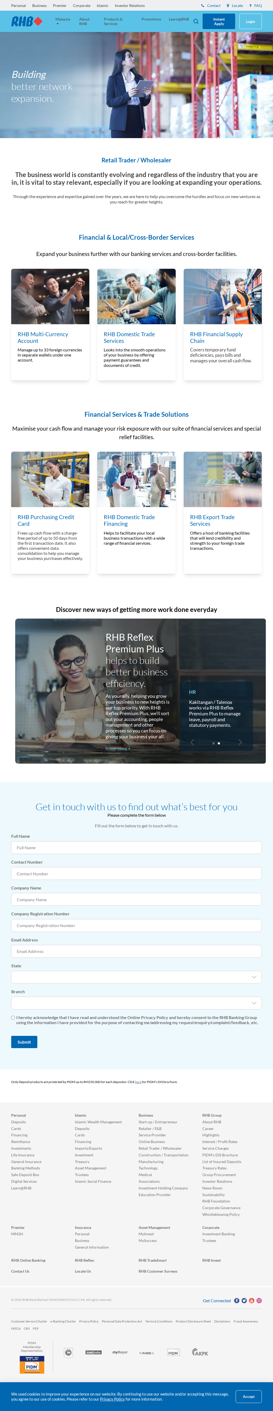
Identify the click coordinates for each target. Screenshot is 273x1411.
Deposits (18, 1122)
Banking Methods (25, 1168)
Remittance (20, 1141)
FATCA (16, 1328)
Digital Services (24, 1181)
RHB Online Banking (28, 1260)
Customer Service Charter (29, 1321)
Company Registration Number (40, 913)
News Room (212, 1188)
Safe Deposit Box (25, 1174)
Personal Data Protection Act (122, 1321)
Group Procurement (219, 1174)
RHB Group (212, 1115)
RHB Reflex (84, 1260)
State (16, 965)
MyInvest (146, 1234)
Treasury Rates (214, 1168)
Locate (237, 5)
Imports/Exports (88, 1148)
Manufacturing (151, 1161)
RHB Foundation (216, 1201)
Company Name (26, 887)
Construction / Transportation (163, 1155)
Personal (18, 5)
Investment (84, 1155)
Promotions (151, 19)
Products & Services (113, 21)
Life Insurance (22, 1155)
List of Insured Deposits (221, 1161)
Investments (21, 1148)
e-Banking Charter (63, 1321)
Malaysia (62, 19)
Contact (213, 5)
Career (208, 1128)
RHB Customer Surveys (158, 1271)
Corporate (81, 5)
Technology (148, 1168)
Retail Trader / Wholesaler (160, 1148)
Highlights (210, 1135)
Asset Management (90, 1168)
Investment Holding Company (163, 1188)
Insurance (83, 1227)
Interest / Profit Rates (220, 1141)
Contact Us (20, 1271)
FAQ (258, 5)
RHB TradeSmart (153, 1260)
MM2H (17, 1234)
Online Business (152, 1141)
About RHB (84, 21)
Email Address (24, 939)
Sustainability (213, 1194)
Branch (18, 991)
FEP (35, 1328)
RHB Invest (211, 1260)
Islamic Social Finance (93, 1181)
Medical (145, 1174)
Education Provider (155, 1194)
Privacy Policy (89, 1321)
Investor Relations (130, 5)
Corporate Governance (221, 1207)
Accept (249, 1396)
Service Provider (152, 1135)
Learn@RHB (179, 19)
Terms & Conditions (158, 1321)
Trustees (82, 1174)
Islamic (103, 5)
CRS (27, 1328)
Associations (149, 1181)
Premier (60, 5)
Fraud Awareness (246, 1321)
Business (39, 5)
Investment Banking (218, 1234)
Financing (19, 1135)
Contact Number (27, 861)
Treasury (82, 1161)
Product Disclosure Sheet (193, 1321)
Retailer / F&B (150, 1128)
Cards (16, 1128)
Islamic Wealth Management (98, 1122)
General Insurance (26, 1161)
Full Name (20, 836)
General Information (92, 1247)
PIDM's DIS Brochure (220, 1155)
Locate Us (83, 1271)
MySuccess (148, 1240)
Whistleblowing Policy (221, 1214)
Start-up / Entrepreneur (158, 1122)
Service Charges (215, 1148)
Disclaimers (222, 1321)
